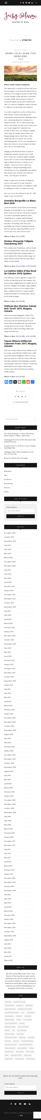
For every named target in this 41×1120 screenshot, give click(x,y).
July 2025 (7, 545)
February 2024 (9, 586)
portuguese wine (11, 1037)
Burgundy (29, 1005)
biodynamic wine (19, 1002)
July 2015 (7, 944)
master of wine (10, 1026)
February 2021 (9, 710)
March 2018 (8, 829)
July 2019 (7, 775)
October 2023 (9, 603)
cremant (19, 1016)
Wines (24, 50)
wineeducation (16, 1055)
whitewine (20, 1051)
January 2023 (8, 632)
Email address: (11, 507)
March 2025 (8, 558)
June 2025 (7, 549)
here (26, 154)
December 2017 (9, 841)
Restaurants (8, 484)
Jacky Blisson (21, 402)
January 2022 (8, 664)
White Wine (30, 1051)
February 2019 (9, 792)
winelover (27, 1055)
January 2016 (8, 919)
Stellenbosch (22, 1048)
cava (22, 1012)
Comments (20, 391)
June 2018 (7, 821)
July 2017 (7, 849)
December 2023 (9, 595)
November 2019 (10, 759)
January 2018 (8, 837)
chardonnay (9, 1016)
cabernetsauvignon (12, 1012)
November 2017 (9, 845)
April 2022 (7, 656)
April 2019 (7, 784)
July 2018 (7, 817)
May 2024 (7, 578)
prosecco (22, 1037)
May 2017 (7, 858)
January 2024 (8, 590)
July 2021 (7, 689)
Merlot (7, 1030)
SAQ (17, 236)
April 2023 (7, 619)
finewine (27, 1016)
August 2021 (8, 685)
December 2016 (9, 878)
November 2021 (9, 673)
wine (6, 1055)
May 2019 (7, 780)
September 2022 (10, 644)
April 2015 (7, 956)
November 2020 (10, 722)
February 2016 (9, 915)
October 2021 (9, 677)
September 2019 (10, 767)
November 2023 (10, 599)
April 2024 (8, 582)
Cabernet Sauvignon (25, 1009)
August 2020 (8, 734)
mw (13, 1030)
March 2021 (8, 706)
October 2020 (9, 726)
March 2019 (8, 788)
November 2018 (10, 804)
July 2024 (7, 570)
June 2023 (7, 615)
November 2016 (10, 882)
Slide (21, 1115)
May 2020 (7, 743)
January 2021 (8, 714)
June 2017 (7, 854)
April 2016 (7, 907)
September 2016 (10, 891)
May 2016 (7, 903)
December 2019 (9, 755)
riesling (16, 1041)
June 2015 (7, 948)
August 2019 (8, 771)
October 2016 (9, 886)
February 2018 (9, 833)
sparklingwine (10, 1048)
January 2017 (8, 874)
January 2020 (9, 751)
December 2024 (10, 562)
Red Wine (31, 1037)
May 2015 (7, 952)
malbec (21, 1023)
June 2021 (7, 693)
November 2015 (10, 928)
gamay (19, 1019)
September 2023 (10, 607)
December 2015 (9, 923)
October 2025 (9, 537)
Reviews (17, 50)
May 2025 (7, 554)
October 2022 (9, 640)
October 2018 (9, 808)
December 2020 (10, 718)
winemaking (19, 1058)
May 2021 (7, 697)
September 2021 (10, 681)
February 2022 (9, 660)
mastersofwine (23, 1026)
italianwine (28, 1019)
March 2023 (8, 623)
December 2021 (9, 669)
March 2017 (8, 866)
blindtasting (9, 1005)
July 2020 (7, 738)
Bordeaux (20, 1005)
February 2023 (9, 627)
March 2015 (8, 960)
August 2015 (8, 940)
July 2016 (7, 895)
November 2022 (10, 636)
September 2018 (10, 812)
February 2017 (9, 870)
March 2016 (8, 911)
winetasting (30, 1058)
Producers (8, 479)
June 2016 (7, 899)
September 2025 (10, 541)
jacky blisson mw (11, 1023)
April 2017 (7, 862)
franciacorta (9, 1019)
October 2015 (9, 932)
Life (5, 475)
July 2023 (7, 611)
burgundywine (10, 1009)
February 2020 (9, 747)
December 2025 (10, 533)
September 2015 (10, 936)
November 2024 (10, 566)
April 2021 (7, 701)
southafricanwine (25, 1044)
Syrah (32, 1048)
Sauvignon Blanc (11, 1044)
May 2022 (7, 652)
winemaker (9, 1058)
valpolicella (9, 1051)
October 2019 (9, 763)
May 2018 (7, 825)
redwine (8, 1041)
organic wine (9, 1034)
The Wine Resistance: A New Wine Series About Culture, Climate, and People (19, 435)
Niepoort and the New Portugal (16, 458)
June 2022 (7, 648)
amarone (8, 1002)
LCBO (28, 266)
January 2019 (8, 796)
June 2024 (7, 574)
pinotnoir (20, 1034)
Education (7, 471)
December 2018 (9, 800)
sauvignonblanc (27, 1041)
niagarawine (21, 1030)
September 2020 (10, 730)
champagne (31, 1012)
